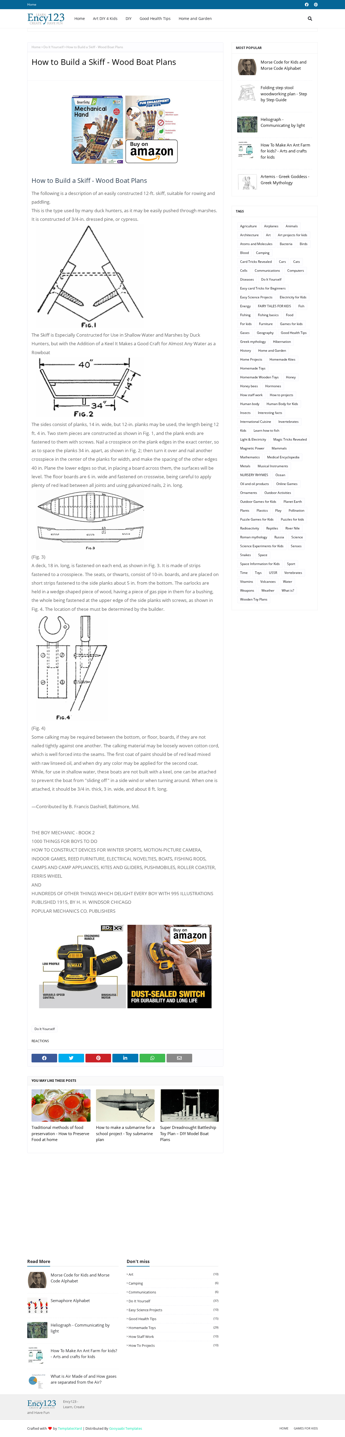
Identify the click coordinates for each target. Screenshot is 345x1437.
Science (297, 537)
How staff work (251, 395)
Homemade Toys (252, 368)
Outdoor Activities (277, 492)
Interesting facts (270, 412)
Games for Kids (306, 1428)
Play (278, 510)
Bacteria (286, 244)
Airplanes (271, 226)
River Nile (292, 528)
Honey (291, 377)
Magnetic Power (252, 448)
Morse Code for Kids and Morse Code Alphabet (283, 65)
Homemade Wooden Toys (259, 377)
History (245, 350)
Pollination (296, 510)
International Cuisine (255, 421)
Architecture (249, 235)
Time (244, 572)
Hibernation (282, 341)
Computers (295, 270)
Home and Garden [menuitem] (195, 18)
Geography (265, 332)
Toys (258, 572)
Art (268, 235)
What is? (288, 590)
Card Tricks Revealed (256, 261)
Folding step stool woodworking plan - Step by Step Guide (284, 93)
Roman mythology (253, 537)
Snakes (245, 555)
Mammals (279, 448)
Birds (304, 244)
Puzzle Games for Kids (257, 519)
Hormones (273, 386)
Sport (291, 563)
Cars (282, 261)
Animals (292, 226)
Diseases (247, 279)
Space (262, 555)
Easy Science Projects (256, 297)
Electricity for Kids (293, 297)
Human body (249, 404)
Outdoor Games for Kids (258, 501)
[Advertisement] (172, 1208)
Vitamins (246, 581)
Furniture (266, 324)
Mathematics (250, 457)
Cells (243, 270)
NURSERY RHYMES (254, 475)
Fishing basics (268, 315)
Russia (279, 537)
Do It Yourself (53, 47)
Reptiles (272, 528)
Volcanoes (268, 581)
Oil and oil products (254, 484)
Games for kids (291, 324)
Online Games (287, 484)
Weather (267, 590)
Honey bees (249, 386)
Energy (245, 306)
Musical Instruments (273, 466)
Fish (301, 306)
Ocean (280, 475)
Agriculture (248, 226)
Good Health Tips (294, 332)
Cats (296, 261)
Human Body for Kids (282, 404)
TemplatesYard (70, 1428)
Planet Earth (293, 501)
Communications (267, 270)
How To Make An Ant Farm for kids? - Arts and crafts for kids (285, 151)
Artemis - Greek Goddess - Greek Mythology (285, 179)
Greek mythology (253, 341)
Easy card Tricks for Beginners (263, 288)
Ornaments (248, 492)
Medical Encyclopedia (283, 457)
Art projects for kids (292, 235)
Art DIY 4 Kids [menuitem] (105, 18)
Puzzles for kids (292, 519)
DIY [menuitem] (129, 18)
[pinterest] (315, 4)
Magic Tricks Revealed (290, 439)
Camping (263, 252)
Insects (245, 412)
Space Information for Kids (260, 563)
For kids (246, 324)
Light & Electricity (253, 439)
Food (289, 315)
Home (31, 4)
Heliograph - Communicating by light (283, 122)
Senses (296, 546)
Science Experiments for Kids (262, 546)
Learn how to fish (266, 430)
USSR (273, 572)
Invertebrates (288, 421)
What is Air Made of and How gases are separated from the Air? (83, 1379)
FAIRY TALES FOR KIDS (274, 306)
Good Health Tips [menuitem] (155, 18)
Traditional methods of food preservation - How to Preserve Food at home (60, 1133)
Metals (245, 466)
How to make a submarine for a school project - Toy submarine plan (125, 1133)
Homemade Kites (282, 359)
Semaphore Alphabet (70, 1300)
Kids (243, 430)
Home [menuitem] (79, 18)
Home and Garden (272, 350)
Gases (245, 332)
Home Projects (251, 359)
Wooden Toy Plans (253, 599)
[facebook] (306, 4)
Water (287, 581)
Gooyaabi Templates (125, 1428)
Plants (244, 510)
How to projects (281, 395)
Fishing (245, 315)
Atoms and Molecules (256, 244)
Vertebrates (293, 572)
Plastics (262, 510)
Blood (244, 252)
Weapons (247, 590)
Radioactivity (249, 528)
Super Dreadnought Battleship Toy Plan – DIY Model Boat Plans (188, 1133)
